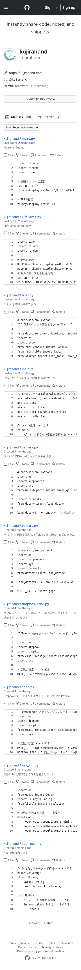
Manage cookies (52, 947)
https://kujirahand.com (25, 73)
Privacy (24, 943)
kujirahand (11, 138)
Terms (12, 943)
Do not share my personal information (40, 951)
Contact (33, 947)
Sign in (51, 7)
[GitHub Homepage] (27, 958)
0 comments (42, 385)
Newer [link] (34, 923)
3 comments (42, 233)
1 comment (41, 155)
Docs (21, 947)
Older (48, 923)
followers (18, 86)
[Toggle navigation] (6, 7)
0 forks (24, 155)
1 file (10, 155)
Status (51, 943)
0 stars (58, 155)
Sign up (68, 7)
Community (65, 943)
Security (38, 943)
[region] (40, 183)
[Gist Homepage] (27, 7)
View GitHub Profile (40, 99)
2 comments (42, 464)
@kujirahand (18, 79)
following (39, 86)
